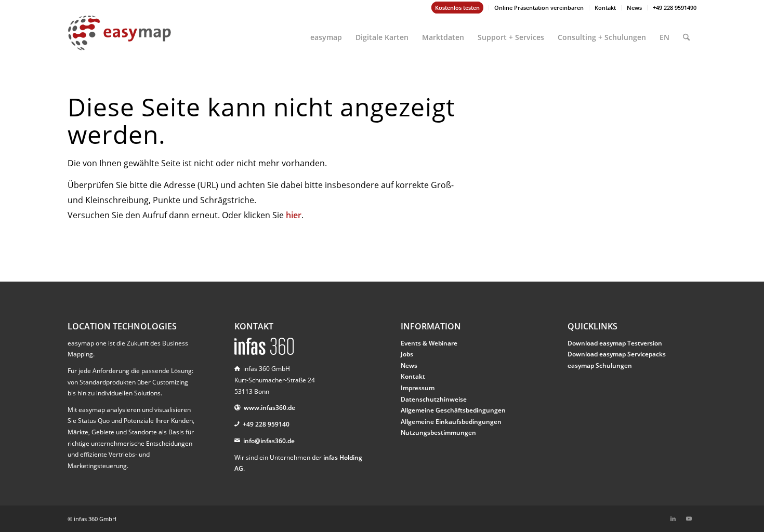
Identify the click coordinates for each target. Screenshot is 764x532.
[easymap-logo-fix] (120, 41)
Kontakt (605, 7)
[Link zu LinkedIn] (673, 518)
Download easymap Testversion (615, 343)
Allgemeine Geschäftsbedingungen (453, 410)
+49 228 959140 (266, 424)
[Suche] (686, 32)
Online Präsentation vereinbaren (539, 7)
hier (293, 215)
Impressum (417, 387)
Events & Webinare (429, 343)
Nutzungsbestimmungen (438, 432)
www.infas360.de (269, 407)
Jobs (407, 354)
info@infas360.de (269, 440)
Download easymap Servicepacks (617, 354)
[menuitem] (457, 7)
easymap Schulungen (600, 365)
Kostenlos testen (457, 7)
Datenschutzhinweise (434, 399)
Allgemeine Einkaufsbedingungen (451, 421)
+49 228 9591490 (674, 7)
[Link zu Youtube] (688, 518)
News (634, 7)
